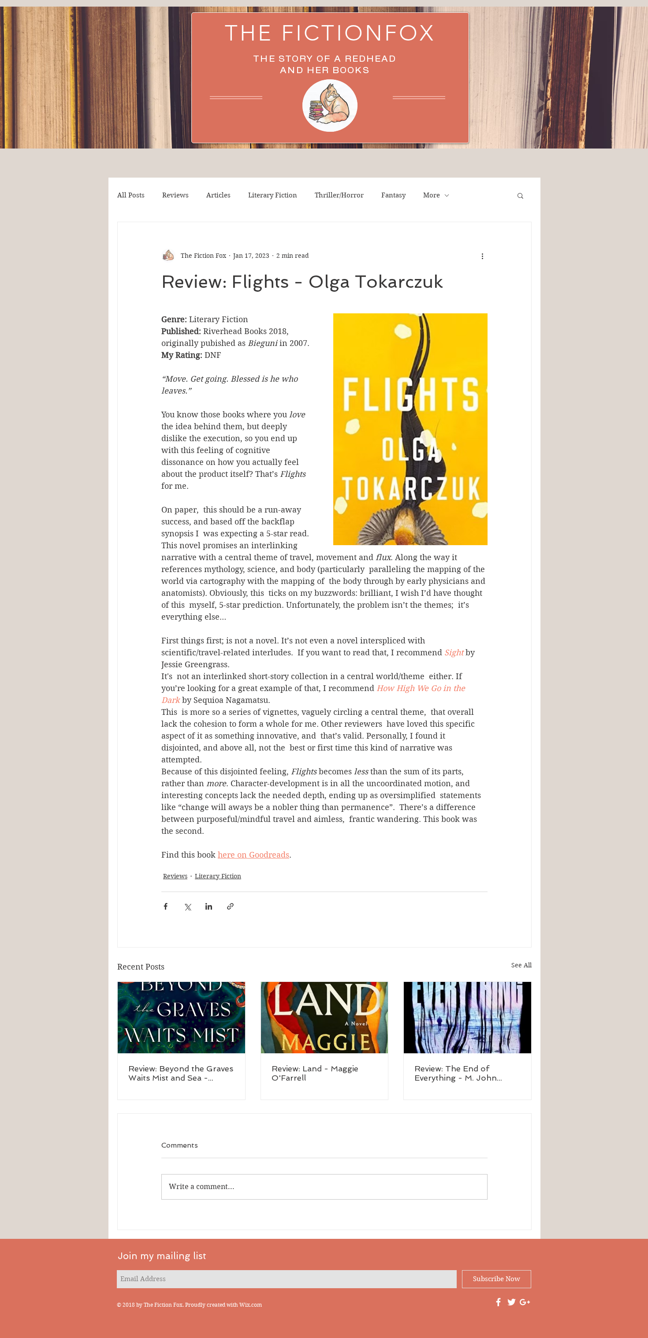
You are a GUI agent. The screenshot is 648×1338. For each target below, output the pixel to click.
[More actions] (482, 255)
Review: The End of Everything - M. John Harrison (455, 1073)
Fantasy (393, 195)
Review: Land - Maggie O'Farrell (315, 1073)
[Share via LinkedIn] (209, 906)
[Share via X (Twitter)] (187, 906)
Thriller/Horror (339, 195)
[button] (520, 195)
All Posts (131, 195)
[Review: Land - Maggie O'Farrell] (324, 1017)
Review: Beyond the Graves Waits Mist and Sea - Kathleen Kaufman (180, 1073)
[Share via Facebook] (165, 906)
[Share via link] (230, 906)
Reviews (175, 195)
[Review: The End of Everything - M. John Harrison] (467, 1017)
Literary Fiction (272, 195)
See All (521, 965)
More (431, 195)
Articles (218, 195)
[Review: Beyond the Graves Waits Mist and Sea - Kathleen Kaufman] (181, 1017)
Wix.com (250, 1304)
